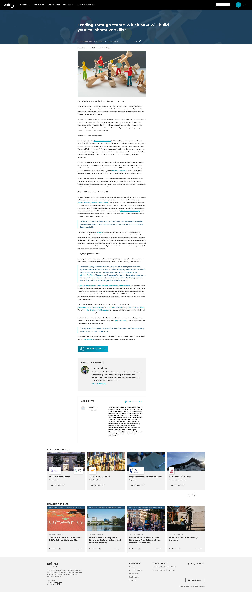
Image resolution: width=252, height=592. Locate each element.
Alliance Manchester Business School (90, 307)
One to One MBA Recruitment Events (164, 567)
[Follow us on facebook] (188, 563)
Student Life (95, 48)
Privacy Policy (133, 574)
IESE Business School (114, 307)
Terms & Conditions (135, 570)
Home (79, 48)
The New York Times (119, 171)
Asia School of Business (140, 477)
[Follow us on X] (197, 563)
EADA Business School (59, 477)
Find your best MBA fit (95, 349)
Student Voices (86, 48)
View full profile (98, 384)
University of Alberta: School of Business (69, 507)
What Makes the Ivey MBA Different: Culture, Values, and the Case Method (105, 540)
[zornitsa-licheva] (85, 370)
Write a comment (135, 401)
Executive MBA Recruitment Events (164, 570)
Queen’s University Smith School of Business (93, 203)
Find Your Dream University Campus (183, 538)
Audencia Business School (181, 477)
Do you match (56, 485)
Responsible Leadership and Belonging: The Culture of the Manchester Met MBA (144, 540)
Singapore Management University (105, 477)
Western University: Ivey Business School (109, 507)
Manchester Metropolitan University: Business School (153, 507)
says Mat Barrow (121, 321)
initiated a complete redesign (130, 211)
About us (132, 567)
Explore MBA (24, 5)
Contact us (132, 580)
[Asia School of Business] (146, 461)
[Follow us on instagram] (194, 563)
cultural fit (99, 232)
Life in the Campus (105, 48)
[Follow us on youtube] (200, 563)
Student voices (38, 5)
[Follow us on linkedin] (191, 563)
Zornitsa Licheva (86, 41)
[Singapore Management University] (106, 461)
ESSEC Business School (136, 307)
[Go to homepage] (9, 5)
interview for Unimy (87, 275)
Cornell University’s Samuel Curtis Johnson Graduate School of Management (104, 286)
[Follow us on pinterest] (203, 563)
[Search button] (228, 4)
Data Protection (134, 577)
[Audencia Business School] (186, 461)
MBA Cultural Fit (88, 339)
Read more (53, 549)
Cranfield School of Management (98, 310)
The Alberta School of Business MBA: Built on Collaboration (65, 538)
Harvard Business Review (102, 141)
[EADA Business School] (66, 461)
